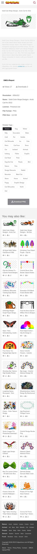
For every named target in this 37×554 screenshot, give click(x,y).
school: (5, 533)
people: (4, 530)
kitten (27, 133)
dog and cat (9, 162)
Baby (14, 530)
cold (6, 137)
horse (16, 178)
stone (7, 178)
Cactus (27, 524)
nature (7, 166)
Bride (19, 530)
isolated (15, 149)
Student (11, 533)
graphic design (19, 182)
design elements (10, 170)
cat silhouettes (10, 187)
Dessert (21, 536)
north (22, 187)
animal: (4, 527)
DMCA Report (9, 80)
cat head (8, 158)
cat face (17, 145)
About (4, 548)
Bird (17, 527)
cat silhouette (9, 141)
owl (6, 191)
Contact (24, 548)
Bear (13, 527)
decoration (16, 133)
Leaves (21, 524)
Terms (10, 548)
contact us (21, 66)
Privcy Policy (17, 548)
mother (29, 530)
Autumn (15, 524)
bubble (23, 137)
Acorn (10, 524)
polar (18, 158)
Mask (10, 530)
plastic (20, 162)
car (6, 149)
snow (27, 145)
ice (20, 141)
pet (14, 137)
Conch (32, 524)
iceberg (7, 153)
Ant (10, 527)
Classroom (28, 533)
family (24, 530)
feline (17, 153)
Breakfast (10, 536)
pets (15, 166)
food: (4, 536)
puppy (7, 182)
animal (25, 178)
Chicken (31, 527)
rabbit (23, 170)
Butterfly (22, 527)
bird (29, 162)
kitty (6, 133)
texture (7, 129)
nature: (4, 524)
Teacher (17, 533)
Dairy (15, 536)
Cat (27, 527)
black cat (19, 174)
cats (28, 141)
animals (25, 149)
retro (6, 145)
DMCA (31, 548)
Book (22, 533)
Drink (26, 536)
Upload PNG (6, 550)
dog (16, 129)
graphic (26, 153)
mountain (8, 174)
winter (25, 129)
